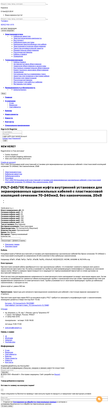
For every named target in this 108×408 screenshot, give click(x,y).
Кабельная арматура (22, 36)
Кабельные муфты (12, 176)
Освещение (18, 56)
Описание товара (12, 244)
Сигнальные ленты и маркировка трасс (30, 74)
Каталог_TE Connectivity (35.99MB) (19, 303)
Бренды (8, 356)
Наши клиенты (11, 358)
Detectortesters (20, 90)
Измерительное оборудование (26, 50)
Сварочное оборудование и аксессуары (30, 66)
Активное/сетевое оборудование (27, 64)
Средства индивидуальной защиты (28, 48)
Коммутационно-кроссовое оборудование (31, 70)
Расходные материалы (23, 52)
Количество (6, 236)
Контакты (9, 362)
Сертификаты (15, 107)
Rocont (57, 374)
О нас (11, 103)
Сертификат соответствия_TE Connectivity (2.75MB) (27, 305)
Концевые (9, 178)
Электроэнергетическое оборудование (30, 46)
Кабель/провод (20, 62)
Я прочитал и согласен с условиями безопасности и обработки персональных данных (34, 403)
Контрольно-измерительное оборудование (31, 68)
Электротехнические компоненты (28, 38)
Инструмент (19, 40)
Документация (11, 246)
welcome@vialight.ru (13, 328)
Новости (8, 360)
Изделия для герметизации (25, 78)
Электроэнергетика (13, 172)
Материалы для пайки (23, 84)
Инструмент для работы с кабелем (28, 82)
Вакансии (13, 105)
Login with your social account (15, 136)
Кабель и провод (20, 54)
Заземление (19, 72)
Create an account (8, 162)
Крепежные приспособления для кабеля (30, 44)
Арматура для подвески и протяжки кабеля (31, 76)
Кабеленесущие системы (24, 42)
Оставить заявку (7, 406)
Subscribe (5, 372)
